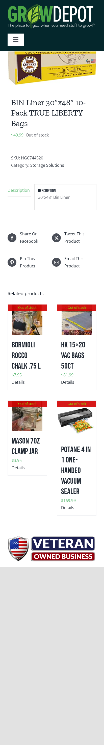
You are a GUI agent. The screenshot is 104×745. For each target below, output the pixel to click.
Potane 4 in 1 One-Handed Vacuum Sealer (76, 470)
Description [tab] (19, 190)
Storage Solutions (47, 165)
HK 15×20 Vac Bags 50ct (73, 355)
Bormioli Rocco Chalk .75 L (26, 355)
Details (18, 382)
